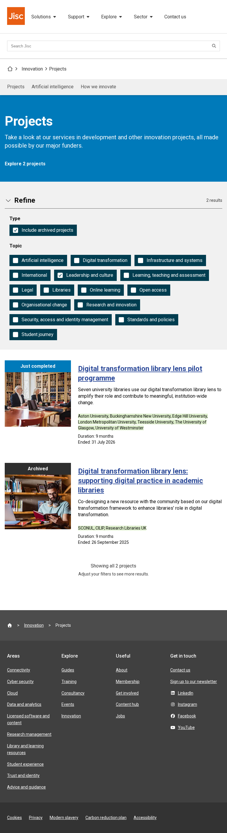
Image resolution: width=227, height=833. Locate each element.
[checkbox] (43, 230)
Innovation (32, 69)
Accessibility (145, 817)
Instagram (187, 704)
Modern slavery (64, 817)
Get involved (127, 693)
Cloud (12, 693)
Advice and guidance (26, 787)
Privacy (36, 817)
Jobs (120, 716)
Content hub (127, 704)
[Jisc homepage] (16, 16)
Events (67, 704)
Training (69, 681)
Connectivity (18, 670)
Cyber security (20, 681)
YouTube (186, 727)
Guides (67, 670)
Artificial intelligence (53, 86)
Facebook (187, 716)
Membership (128, 681)
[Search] (215, 46)
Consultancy (73, 693)
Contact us (175, 17)
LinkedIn (185, 693)
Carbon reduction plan (106, 817)
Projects (58, 69)
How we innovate (98, 86)
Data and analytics (24, 704)
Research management (29, 734)
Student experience (25, 764)
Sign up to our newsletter (193, 681)
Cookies (14, 817)
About (121, 670)
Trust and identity (23, 775)
